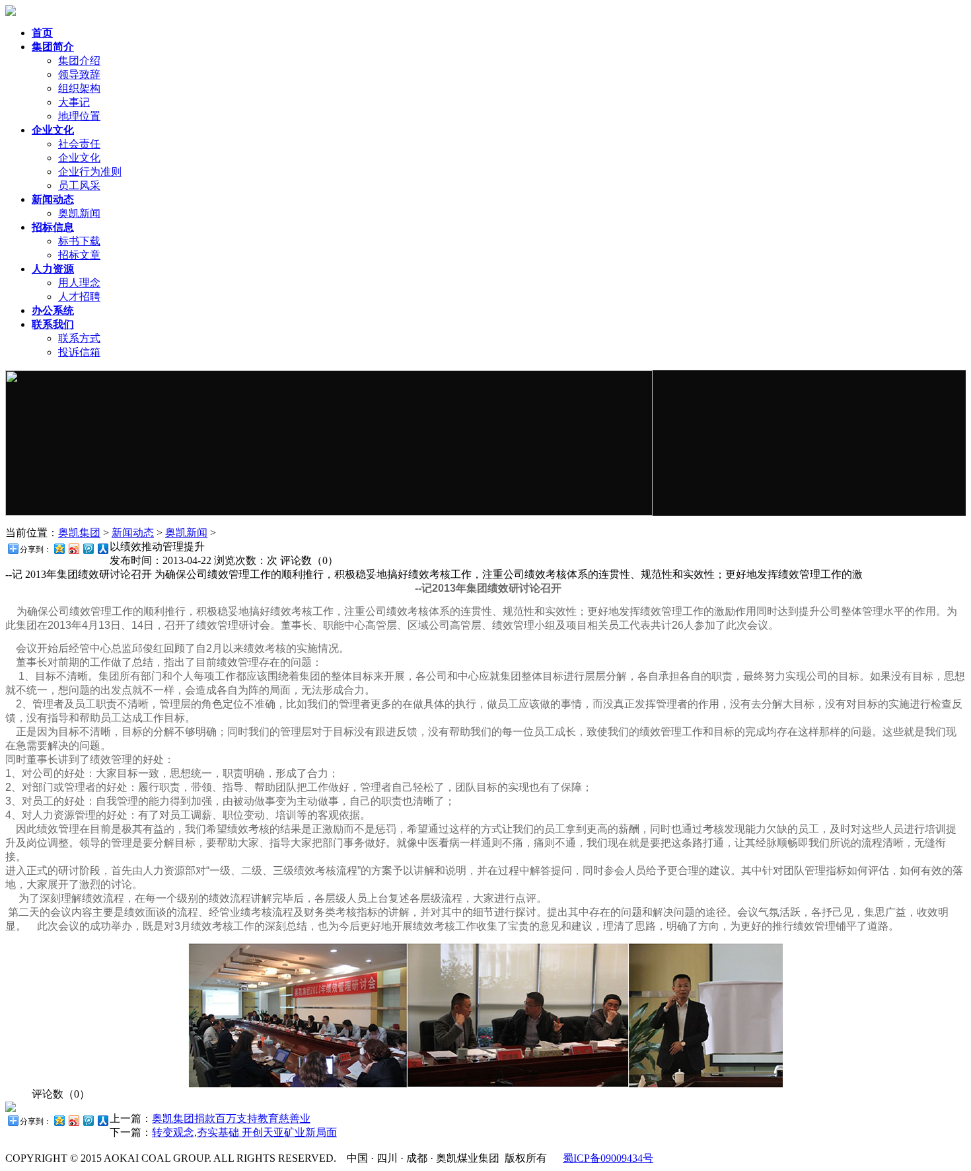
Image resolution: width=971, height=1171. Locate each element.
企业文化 (53, 130)
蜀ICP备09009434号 (608, 1158)
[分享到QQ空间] (59, 548)
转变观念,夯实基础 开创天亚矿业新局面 (244, 1132)
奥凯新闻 (79, 213)
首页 (42, 32)
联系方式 (79, 338)
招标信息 (53, 227)
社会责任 (79, 143)
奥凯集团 (79, 532)
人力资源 (53, 268)
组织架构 (79, 88)
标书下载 (79, 241)
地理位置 (79, 116)
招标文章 (79, 255)
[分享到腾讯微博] (88, 548)
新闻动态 (53, 199)
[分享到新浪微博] (73, 548)
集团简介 (53, 46)
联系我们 (53, 324)
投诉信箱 (79, 352)
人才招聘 (79, 296)
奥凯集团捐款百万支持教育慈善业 (231, 1118)
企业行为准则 (90, 171)
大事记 (74, 102)
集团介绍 (79, 60)
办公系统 (53, 310)
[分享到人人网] (102, 548)
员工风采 (79, 185)
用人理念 (79, 282)
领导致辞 (79, 74)
